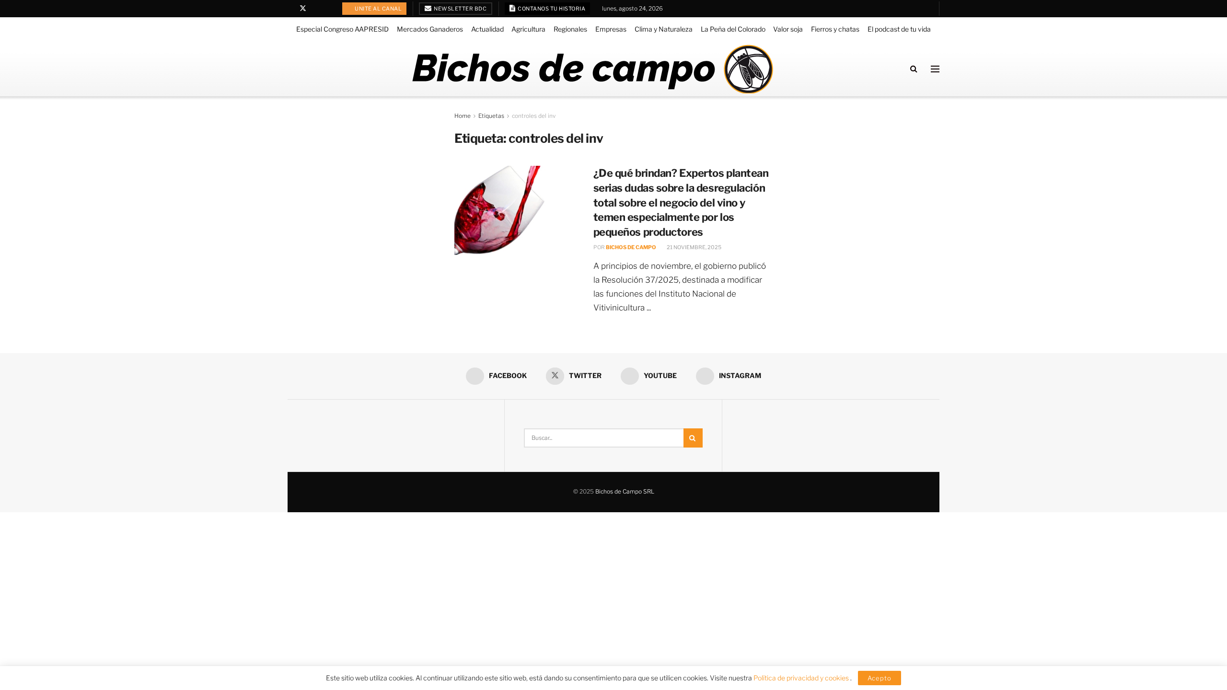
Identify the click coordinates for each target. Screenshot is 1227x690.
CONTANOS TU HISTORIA (551, 8)
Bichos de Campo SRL (624, 491)
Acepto (879, 678)
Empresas (610, 29)
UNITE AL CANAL (378, 8)
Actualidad (487, 29)
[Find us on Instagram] (327, 8)
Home (462, 115)
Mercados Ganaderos (430, 29)
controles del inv (534, 115)
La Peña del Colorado (733, 29)
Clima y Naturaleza (664, 29)
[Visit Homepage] (592, 69)
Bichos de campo (631, 247)
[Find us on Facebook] (290, 8)
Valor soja (788, 29)
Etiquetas (491, 115)
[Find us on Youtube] (315, 8)
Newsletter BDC (460, 8)
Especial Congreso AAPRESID (342, 29)
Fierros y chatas (835, 29)
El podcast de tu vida (899, 29)
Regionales (570, 29)
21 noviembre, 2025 (693, 247)
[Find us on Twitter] (303, 8)
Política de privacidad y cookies (801, 678)
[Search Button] (913, 68)
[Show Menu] (935, 69)
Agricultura (528, 29)
